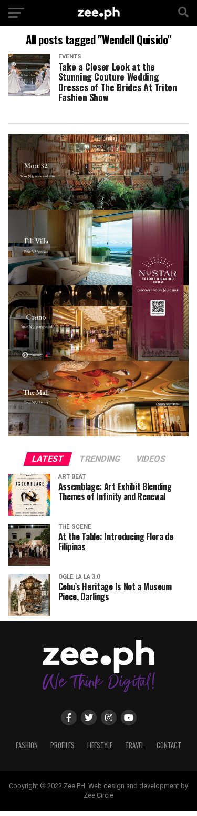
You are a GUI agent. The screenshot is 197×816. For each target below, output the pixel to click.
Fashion (27, 745)
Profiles (62, 745)
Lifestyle (99, 745)
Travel (134, 745)
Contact (169, 745)
